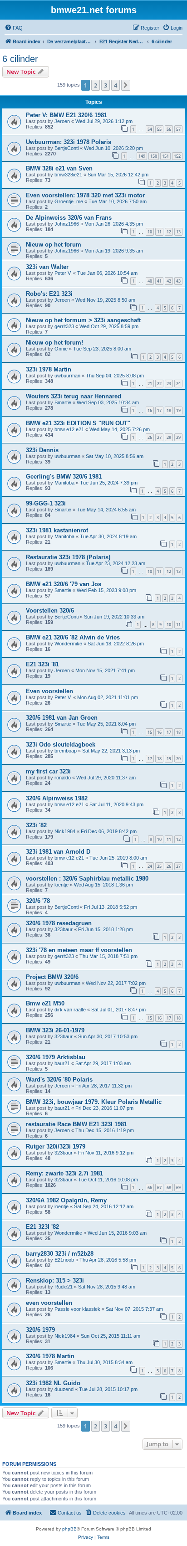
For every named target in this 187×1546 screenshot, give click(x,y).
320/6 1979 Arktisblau (55, 1057)
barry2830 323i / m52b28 (60, 1253)
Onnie (61, 348)
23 (169, 383)
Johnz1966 (66, 224)
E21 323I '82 (42, 1226)
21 (150, 383)
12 (169, 232)
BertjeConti (66, 148)
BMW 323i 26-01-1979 (55, 1030)
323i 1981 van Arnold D (58, 851)
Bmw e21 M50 (45, 1003)
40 (150, 281)
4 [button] (115, 85)
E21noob (64, 1260)
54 (150, 129)
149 (141, 156)
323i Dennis (42, 450)
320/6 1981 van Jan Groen (62, 717)
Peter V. (63, 273)
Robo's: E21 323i (49, 293)
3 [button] (105, 85)
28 (169, 437)
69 (178, 1187)
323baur (63, 929)
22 (159, 383)
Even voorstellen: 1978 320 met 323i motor (85, 195)
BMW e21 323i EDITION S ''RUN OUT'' (78, 423)
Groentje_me (68, 201)
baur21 (62, 1063)
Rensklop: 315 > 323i (55, 1280)
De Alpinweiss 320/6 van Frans (69, 217)
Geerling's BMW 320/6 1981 (64, 476)
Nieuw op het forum (53, 244)
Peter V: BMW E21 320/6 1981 (66, 115)
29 (178, 437)
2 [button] (95, 85)
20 (178, 759)
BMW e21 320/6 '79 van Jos (63, 584)
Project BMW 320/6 (52, 977)
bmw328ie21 (68, 174)
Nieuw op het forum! (54, 342)
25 (159, 866)
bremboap (65, 750)
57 (178, 129)
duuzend (64, 1389)
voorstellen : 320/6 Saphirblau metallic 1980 (87, 878)
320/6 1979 (40, 1329)
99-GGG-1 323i (46, 503)
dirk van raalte (70, 1009)
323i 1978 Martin (48, 369)
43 (178, 281)
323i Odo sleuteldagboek (60, 744)
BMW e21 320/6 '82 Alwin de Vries (73, 637)
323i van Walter (47, 266)
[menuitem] (14, 27)
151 (165, 156)
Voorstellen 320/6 (50, 610)
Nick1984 (64, 831)
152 (177, 156)
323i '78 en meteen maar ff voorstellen (79, 950)
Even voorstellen (49, 691)
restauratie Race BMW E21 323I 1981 (76, 1124)
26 (150, 437)
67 (159, 1187)
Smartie (62, 402)
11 (159, 232)
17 (159, 410)
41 (159, 281)
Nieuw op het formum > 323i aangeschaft (83, 320)
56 (169, 129)
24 (178, 383)
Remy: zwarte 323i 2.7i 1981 (64, 1173)
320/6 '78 (38, 900)
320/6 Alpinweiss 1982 (57, 798)
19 (178, 410)
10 (150, 232)
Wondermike (68, 643)
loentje (61, 884)
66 (150, 1187)
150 (153, 156)
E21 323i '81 (42, 664)
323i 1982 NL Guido (53, 1383)
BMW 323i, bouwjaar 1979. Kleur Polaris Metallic (94, 1101)
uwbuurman (67, 375)
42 (169, 281)
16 (150, 410)
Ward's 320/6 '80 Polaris (59, 1079)
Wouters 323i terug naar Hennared (73, 396)
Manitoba (64, 482)
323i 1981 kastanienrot (57, 530)
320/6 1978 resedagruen (59, 923)
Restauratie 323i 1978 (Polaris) (68, 557)
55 (159, 129)
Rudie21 (63, 1286)
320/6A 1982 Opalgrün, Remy (66, 1200)
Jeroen (62, 121)
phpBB (69, 1528)
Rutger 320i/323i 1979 (55, 1146)
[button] (125, 85)
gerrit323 (64, 326)
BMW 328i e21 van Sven (59, 168)
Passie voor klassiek (77, 1309)
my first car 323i (48, 771)
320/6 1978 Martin (50, 1356)
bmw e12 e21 (69, 429)
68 (169, 1187)
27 (159, 437)
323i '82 (36, 825)
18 (169, 410)
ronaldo (62, 777)
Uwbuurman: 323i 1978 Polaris (68, 142)
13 (178, 232)
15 (150, 732)
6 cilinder (20, 59)
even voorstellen (49, 1302)
